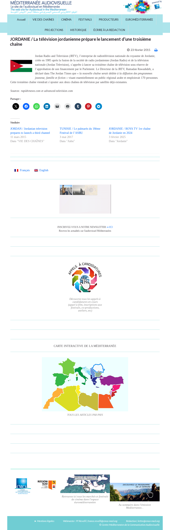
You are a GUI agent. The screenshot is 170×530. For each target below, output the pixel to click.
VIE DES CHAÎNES (43, 19)
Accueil (21, 19)
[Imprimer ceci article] (156, 50)
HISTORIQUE (78, 30)
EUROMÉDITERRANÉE (139, 19)
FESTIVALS (85, 19)
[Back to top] (160, 520)
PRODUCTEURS (109, 19)
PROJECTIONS (54, 30)
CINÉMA (66, 19)
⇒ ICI (110, 227)
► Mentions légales (44, 521)
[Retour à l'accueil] (85, 7)
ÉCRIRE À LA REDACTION (109, 30)
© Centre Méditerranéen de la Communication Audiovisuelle (129, 524)
